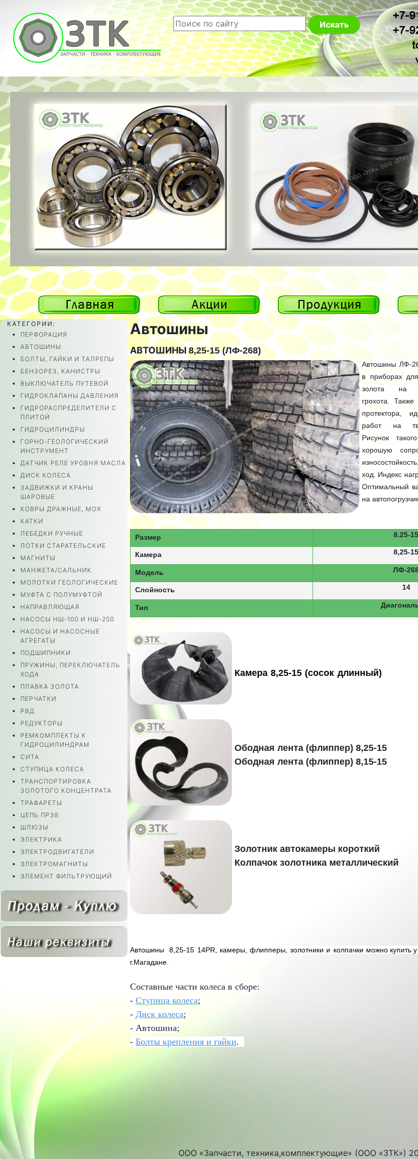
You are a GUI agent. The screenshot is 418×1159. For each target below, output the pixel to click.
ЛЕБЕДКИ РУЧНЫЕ (51, 533)
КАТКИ (31, 521)
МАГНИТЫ (38, 558)
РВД (27, 711)
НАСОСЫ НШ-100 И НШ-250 (67, 619)
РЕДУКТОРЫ (41, 723)
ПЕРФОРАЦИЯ (43, 334)
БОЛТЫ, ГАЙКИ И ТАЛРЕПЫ (67, 359)
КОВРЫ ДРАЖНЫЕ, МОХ (60, 509)
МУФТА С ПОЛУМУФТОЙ (61, 594)
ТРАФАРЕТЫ (41, 803)
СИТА (29, 757)
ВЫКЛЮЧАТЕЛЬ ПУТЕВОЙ (64, 383)
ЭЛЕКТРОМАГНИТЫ (54, 864)
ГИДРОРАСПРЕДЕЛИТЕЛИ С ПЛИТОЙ (68, 412)
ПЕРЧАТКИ (38, 698)
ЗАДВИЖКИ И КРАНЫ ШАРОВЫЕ (56, 492)
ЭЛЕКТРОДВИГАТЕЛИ (57, 851)
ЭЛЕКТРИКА (41, 839)
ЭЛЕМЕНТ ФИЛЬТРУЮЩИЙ (66, 876)
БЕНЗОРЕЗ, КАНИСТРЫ (60, 371)
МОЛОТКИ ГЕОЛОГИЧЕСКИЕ (69, 582)
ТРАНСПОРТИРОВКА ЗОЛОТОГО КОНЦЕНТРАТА (66, 785)
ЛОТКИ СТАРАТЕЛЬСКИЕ (63, 545)
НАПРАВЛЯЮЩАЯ (50, 607)
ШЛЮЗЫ (34, 827)
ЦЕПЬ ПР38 (39, 815)
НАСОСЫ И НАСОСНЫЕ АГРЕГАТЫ (60, 635)
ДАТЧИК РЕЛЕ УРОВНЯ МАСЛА (73, 463)
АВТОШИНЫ (40, 346)
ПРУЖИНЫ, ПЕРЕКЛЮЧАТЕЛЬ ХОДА (70, 669)
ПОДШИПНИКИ (45, 653)
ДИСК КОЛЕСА (45, 475)
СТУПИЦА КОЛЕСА (52, 769)
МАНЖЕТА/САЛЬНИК (56, 570)
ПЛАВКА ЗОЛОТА (49, 686)
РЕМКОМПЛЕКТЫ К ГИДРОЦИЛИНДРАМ (55, 740)
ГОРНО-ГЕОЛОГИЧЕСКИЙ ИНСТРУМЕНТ (64, 446)
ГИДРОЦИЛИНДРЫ (52, 429)
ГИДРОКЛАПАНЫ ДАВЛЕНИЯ (69, 395)
